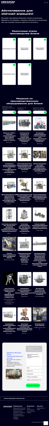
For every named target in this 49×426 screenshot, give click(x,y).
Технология (30, 409)
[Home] (8, 2)
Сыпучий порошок (19, 409)
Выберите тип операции (22, 108)
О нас (28, 408)
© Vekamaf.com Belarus (39, 422)
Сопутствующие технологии (14, 398)
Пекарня (16, 418)
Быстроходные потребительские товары (18, 416)
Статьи (29, 412)
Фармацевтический (19, 408)
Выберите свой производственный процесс (8, 108)
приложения (31, 411)
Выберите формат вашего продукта (38, 108)
